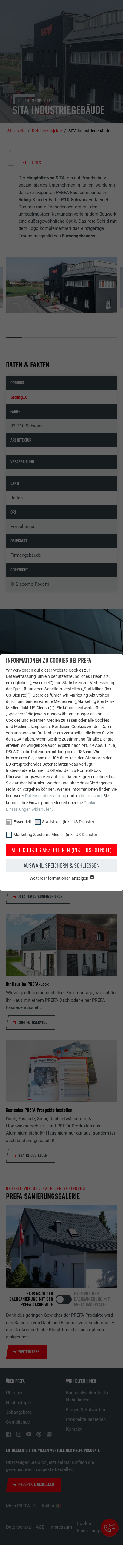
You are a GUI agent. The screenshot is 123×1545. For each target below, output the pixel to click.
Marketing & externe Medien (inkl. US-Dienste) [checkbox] (55, 834)
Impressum (91, 795)
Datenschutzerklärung (45, 795)
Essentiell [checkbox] (22, 821)
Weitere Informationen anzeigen (59, 878)
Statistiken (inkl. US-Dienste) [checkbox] (68, 821)
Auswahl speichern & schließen (61, 866)
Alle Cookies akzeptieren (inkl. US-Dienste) (61, 850)
